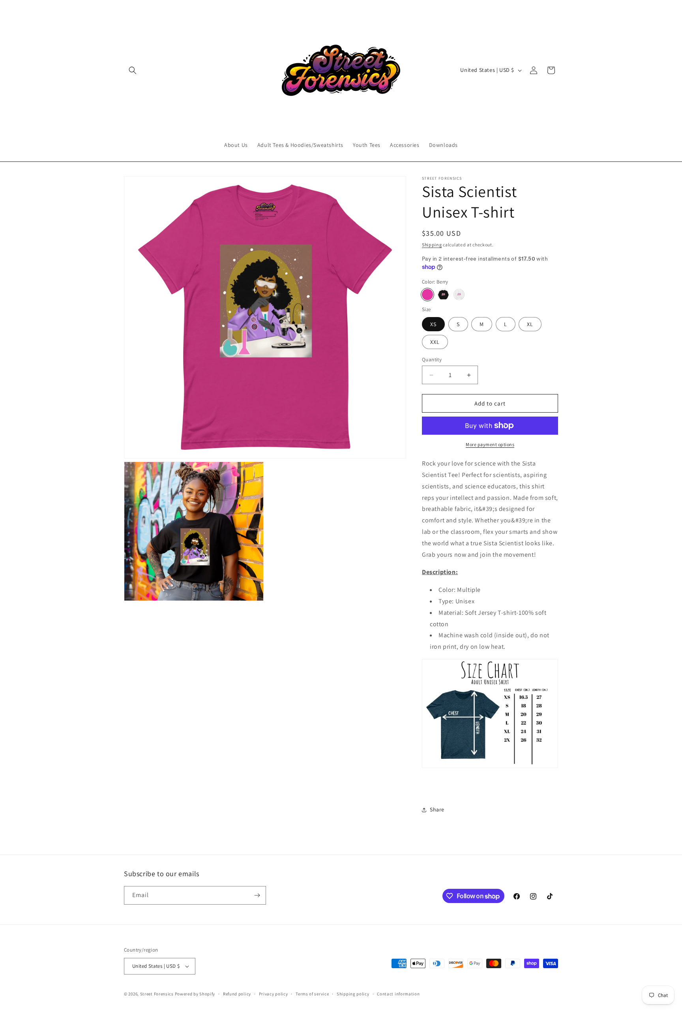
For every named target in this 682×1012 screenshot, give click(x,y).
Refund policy (237, 994)
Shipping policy (353, 994)
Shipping (432, 245)
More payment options (490, 444)
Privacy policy (273, 994)
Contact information (398, 994)
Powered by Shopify (195, 994)
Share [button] (437, 809)
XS (433, 324)
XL (530, 324)
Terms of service (312, 994)
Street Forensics (157, 994)
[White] (459, 294)
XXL (435, 341)
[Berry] (427, 294)
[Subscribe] (257, 895)
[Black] (443, 294)
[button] (132, 70)
